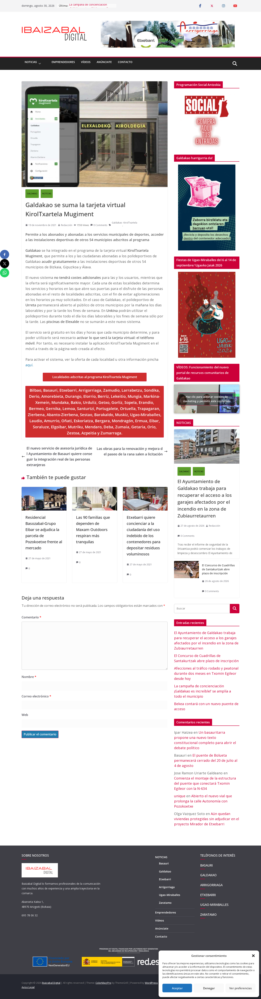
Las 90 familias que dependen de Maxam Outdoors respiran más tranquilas (93, 529)
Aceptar (177, 988)
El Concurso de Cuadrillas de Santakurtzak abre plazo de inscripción (218, 569)
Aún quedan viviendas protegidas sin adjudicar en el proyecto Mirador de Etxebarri (206, 818)
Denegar (209, 988)
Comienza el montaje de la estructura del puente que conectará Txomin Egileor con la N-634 (205, 783)
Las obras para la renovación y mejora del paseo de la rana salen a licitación (130, 451)
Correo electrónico (36, 696)
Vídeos (86, 62)
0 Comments (100, 225)
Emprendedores (63, 62)
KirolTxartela (130, 222)
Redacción (66, 225)
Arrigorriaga (167, 887)
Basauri (164, 863)
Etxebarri (165, 879)
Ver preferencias (240, 988)
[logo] (40, 865)
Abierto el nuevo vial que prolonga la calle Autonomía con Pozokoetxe (203, 801)
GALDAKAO (32, 193)
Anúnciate (104, 62)
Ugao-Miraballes (169, 895)
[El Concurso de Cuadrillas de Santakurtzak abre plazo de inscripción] (186, 579)
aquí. (29, 365)
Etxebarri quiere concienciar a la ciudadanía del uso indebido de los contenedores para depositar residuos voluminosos (143, 536)
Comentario (31, 617)
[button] (253, 956)
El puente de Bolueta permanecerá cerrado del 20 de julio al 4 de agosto (205, 760)
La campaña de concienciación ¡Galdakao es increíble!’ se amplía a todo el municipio (202, 691)
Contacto (125, 62)
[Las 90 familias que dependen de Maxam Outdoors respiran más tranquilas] (94, 489)
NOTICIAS (31, 62)
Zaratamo (165, 903)
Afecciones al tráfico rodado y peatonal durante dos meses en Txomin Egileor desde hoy (206, 673)
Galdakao (117, 222)
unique (179, 796)
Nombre (29, 677)
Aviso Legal (28, 987)
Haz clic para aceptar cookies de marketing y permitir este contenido (207, 399)
